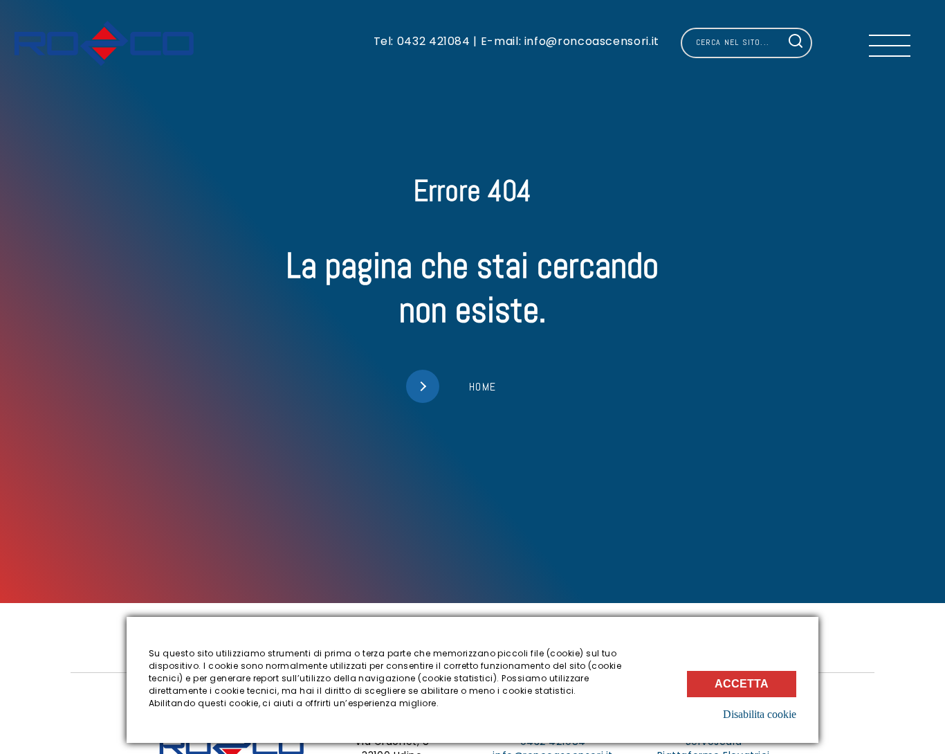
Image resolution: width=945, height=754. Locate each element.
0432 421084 (433, 41)
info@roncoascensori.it (590, 41)
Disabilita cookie (759, 714)
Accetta (742, 684)
